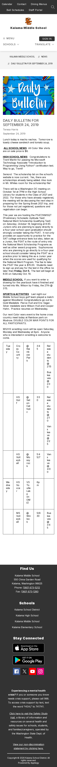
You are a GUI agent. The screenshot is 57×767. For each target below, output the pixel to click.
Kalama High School (27, 615)
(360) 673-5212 (31, 587)
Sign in (47, 38)
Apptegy (35, 763)
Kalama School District (27, 609)
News (44, 56)
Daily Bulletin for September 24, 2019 (32, 63)
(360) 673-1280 (29, 591)
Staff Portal (35, 10)
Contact (21, 4)
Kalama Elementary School (27, 627)
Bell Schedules (15, 10)
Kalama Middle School (22, 56)
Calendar (7, 4)
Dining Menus (39, 4)
